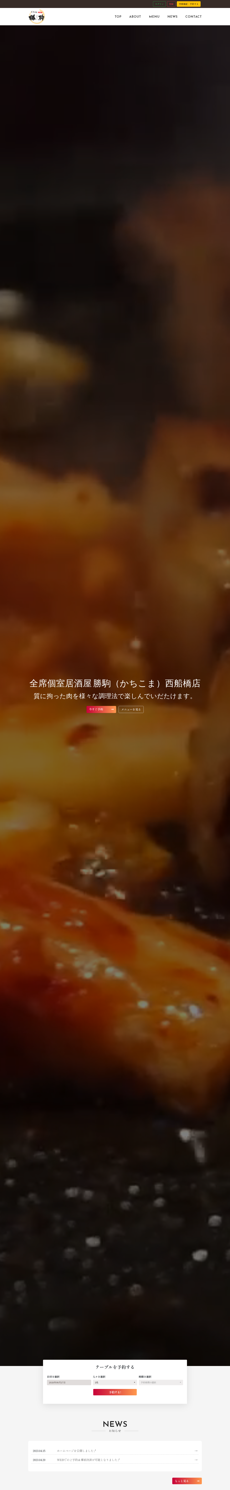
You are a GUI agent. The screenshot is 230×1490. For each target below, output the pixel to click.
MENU (154, 16)
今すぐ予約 (96, 709)
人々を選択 (99, 1376)
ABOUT (135, 16)
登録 (171, 3)
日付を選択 (53, 1376)
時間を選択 (145, 1376)
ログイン (159, 3)
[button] (115, 1382)
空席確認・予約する (189, 3)
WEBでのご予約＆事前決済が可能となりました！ (127, 1460)
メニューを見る (131, 709)
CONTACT (193, 16)
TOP (118, 16)
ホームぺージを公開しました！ (127, 1451)
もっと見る (182, 1481)
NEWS (172, 16)
